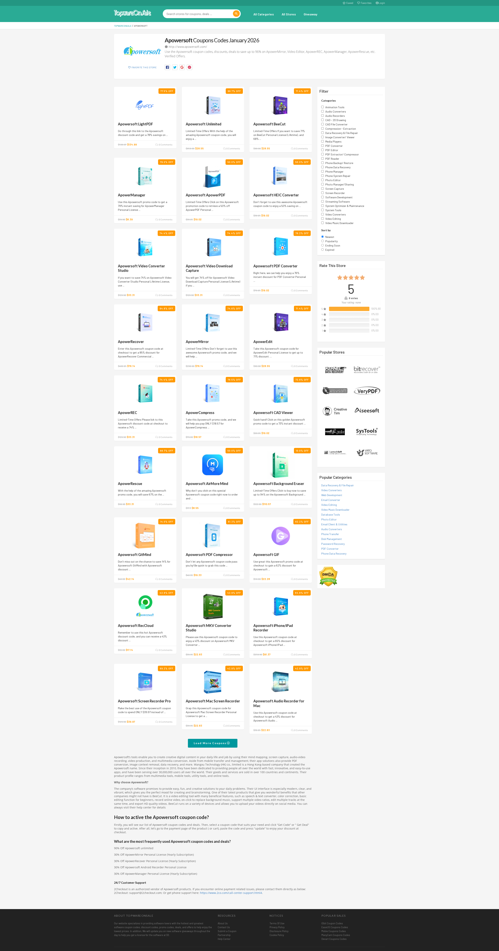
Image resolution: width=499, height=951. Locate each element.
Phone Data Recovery (333, 553)
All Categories (263, 14)
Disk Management (331, 539)
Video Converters (331, 490)
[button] (167, 67)
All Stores (289, 14)
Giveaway (311, 14)
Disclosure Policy (279, 931)
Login (382, 2)
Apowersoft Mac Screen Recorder (213, 701)
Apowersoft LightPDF (135, 124)
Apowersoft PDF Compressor (209, 554)
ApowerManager (131, 195)
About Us (223, 923)
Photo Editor (329, 519)
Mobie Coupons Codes (333, 931)
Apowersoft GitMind (134, 554)
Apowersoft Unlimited (203, 124)
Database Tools (330, 514)
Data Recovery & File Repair (337, 485)
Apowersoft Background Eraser (278, 483)
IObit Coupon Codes (332, 923)
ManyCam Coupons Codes (335, 935)
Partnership (224, 935)
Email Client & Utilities (334, 524)
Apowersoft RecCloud (136, 625)
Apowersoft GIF (266, 554)
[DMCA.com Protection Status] (328, 576)
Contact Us (224, 927)
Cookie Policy (277, 935)
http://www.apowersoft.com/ (188, 46)
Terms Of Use (277, 923)
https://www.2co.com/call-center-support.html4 (231, 893)
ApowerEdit (263, 341)
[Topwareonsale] (132, 12)
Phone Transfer (330, 534)
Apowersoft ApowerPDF (205, 195)
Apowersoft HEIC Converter (276, 195)
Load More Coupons (210, 743)
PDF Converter (330, 548)
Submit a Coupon (227, 931)
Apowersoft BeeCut (269, 124)
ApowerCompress (200, 412)
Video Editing (329, 504)
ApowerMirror (197, 341)
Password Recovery (333, 543)
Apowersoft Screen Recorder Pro (144, 701)
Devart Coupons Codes (334, 938)
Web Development (331, 495)
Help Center (224, 938)
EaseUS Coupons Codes (334, 927)
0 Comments (165, 144)
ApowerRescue (130, 483)
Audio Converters (331, 529)
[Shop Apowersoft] (142, 51)
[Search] (236, 13)
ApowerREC (127, 412)
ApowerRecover (131, 341)
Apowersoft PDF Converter (275, 266)
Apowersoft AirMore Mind (207, 483)
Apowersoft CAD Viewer (273, 412)
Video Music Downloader (335, 509)
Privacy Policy (277, 927)
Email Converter (330, 500)
